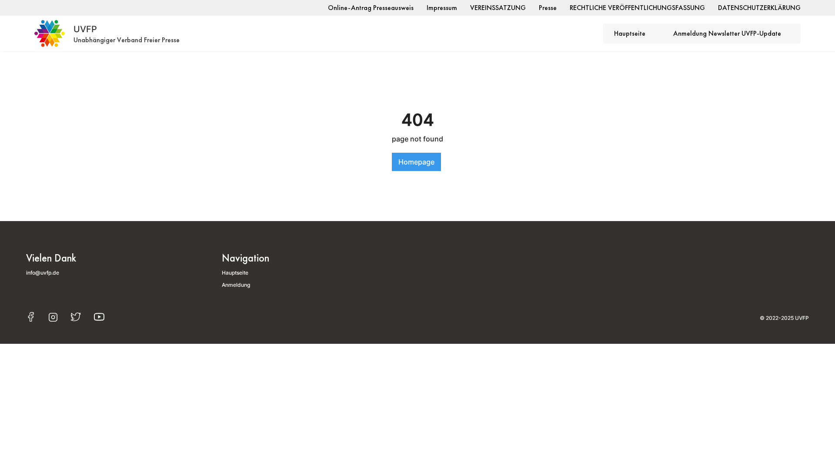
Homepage (416, 162)
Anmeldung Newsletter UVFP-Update (727, 33)
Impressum (442, 7)
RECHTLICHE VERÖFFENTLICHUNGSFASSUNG (637, 7)
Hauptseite (629, 33)
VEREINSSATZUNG (498, 7)
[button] (634, 33)
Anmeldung (236, 285)
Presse (548, 7)
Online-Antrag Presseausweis (371, 7)
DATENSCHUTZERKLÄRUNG (759, 7)
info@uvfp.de (42, 272)
